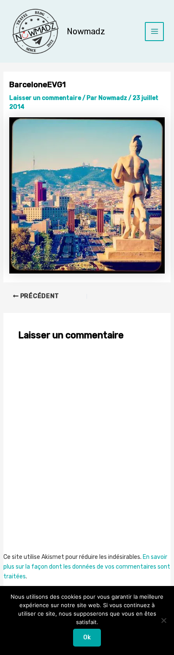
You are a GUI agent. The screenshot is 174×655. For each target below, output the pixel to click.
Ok (87, 637)
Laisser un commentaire (45, 98)
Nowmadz (86, 31)
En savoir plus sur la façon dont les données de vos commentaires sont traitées (86, 566)
